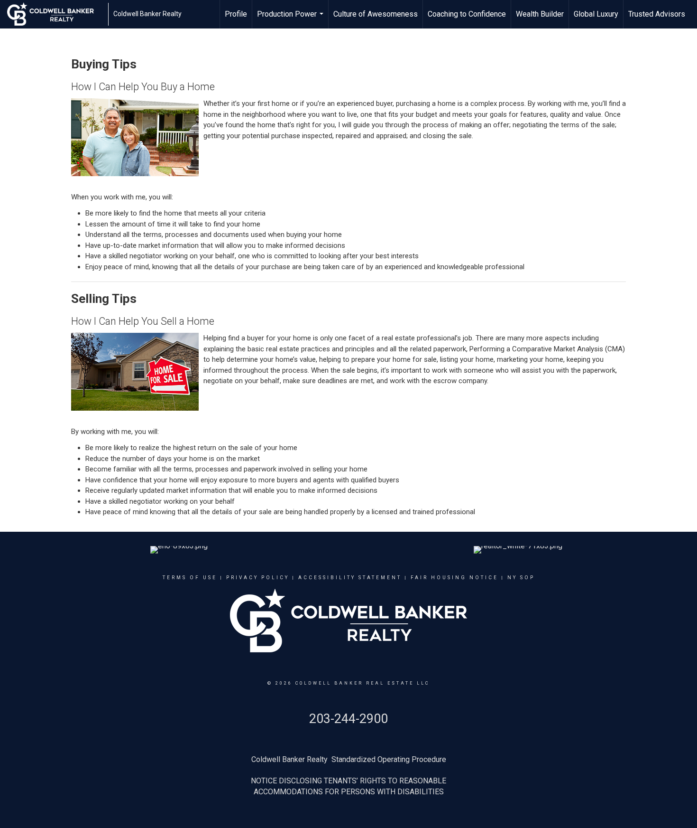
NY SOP (521, 577)
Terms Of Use (190, 577)
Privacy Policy (257, 577)
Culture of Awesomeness (375, 14)
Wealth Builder (540, 14)
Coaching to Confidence (467, 14)
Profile (236, 14)
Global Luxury (596, 14)
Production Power (291, 18)
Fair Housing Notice (454, 577)
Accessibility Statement (350, 577)
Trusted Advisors (656, 14)
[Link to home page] (55, 14)
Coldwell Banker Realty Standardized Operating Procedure (348, 759)
